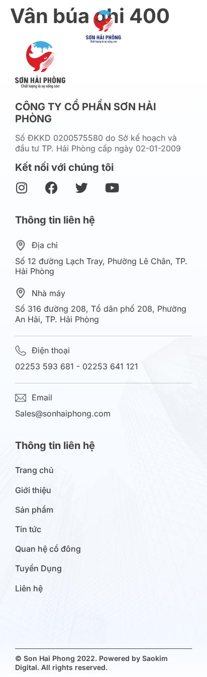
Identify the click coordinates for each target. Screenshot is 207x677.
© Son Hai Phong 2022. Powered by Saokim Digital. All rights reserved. (91, 662)
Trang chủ (34, 470)
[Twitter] (81, 187)
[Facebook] (51, 187)
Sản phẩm (34, 510)
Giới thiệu (33, 490)
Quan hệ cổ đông (48, 549)
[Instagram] (21, 187)
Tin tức (28, 529)
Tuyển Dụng (38, 568)
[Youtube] (112, 187)
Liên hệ (29, 588)
